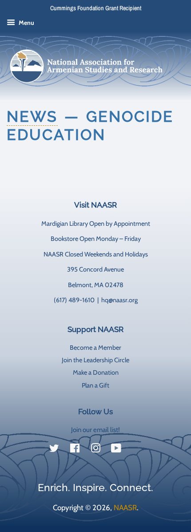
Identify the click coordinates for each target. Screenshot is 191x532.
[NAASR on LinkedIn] (137, 450)
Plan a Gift (95, 385)
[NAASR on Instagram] (95, 450)
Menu (25, 23)
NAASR (125, 507)
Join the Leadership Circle (95, 360)
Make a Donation (96, 372)
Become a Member (95, 348)
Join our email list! (95, 430)
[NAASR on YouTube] (116, 450)
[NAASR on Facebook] (75, 450)
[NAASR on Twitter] (54, 450)
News (32, 116)
